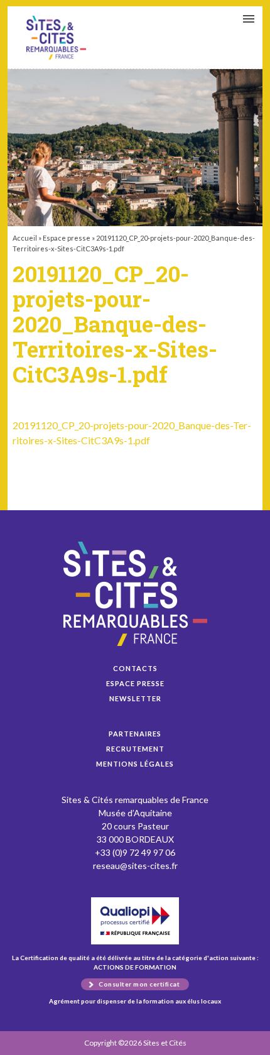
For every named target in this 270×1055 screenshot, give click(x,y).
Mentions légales (135, 764)
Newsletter (135, 698)
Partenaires (135, 734)
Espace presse (66, 238)
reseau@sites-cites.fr (135, 865)
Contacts (135, 668)
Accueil (25, 238)
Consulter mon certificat (139, 984)
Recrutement (135, 749)
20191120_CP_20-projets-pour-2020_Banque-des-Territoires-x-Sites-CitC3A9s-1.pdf (56, 38)
